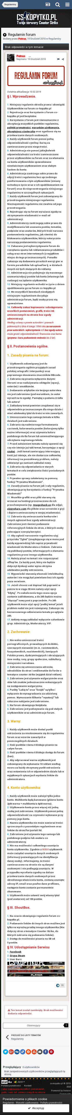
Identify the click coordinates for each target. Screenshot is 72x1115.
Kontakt (27, 1086)
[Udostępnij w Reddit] (28, 1051)
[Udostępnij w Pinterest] (51, 1051)
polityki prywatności (19, 127)
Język (20, 1082)
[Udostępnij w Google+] (11, 1051)
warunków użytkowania (45, 127)
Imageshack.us (42, 505)
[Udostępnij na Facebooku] (45, 1051)
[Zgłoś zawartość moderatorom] (58, 59)
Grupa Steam (17, 955)
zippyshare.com (16, 508)
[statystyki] (6, 1082)
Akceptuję (37, 1108)
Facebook (15, 951)
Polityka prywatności (11, 1086)
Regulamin (8, 1102)
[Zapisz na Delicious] (22, 1051)
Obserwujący (33, 1025)
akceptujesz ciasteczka (21, 131)
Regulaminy (55, 38)
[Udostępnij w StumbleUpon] (34, 1051)
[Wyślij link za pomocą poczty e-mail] (39, 1051)
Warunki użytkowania (27, 1102)
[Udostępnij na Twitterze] (5, 1051)
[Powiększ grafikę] (36, 75)
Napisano (31, 59)
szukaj (11, 451)
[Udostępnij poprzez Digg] (17, 1051)
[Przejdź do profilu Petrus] (11, 58)
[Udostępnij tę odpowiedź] (63, 59)
